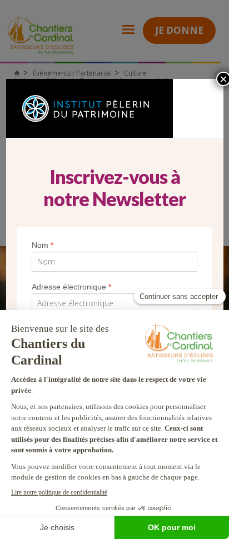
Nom (42, 245)
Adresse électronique (71, 287)
